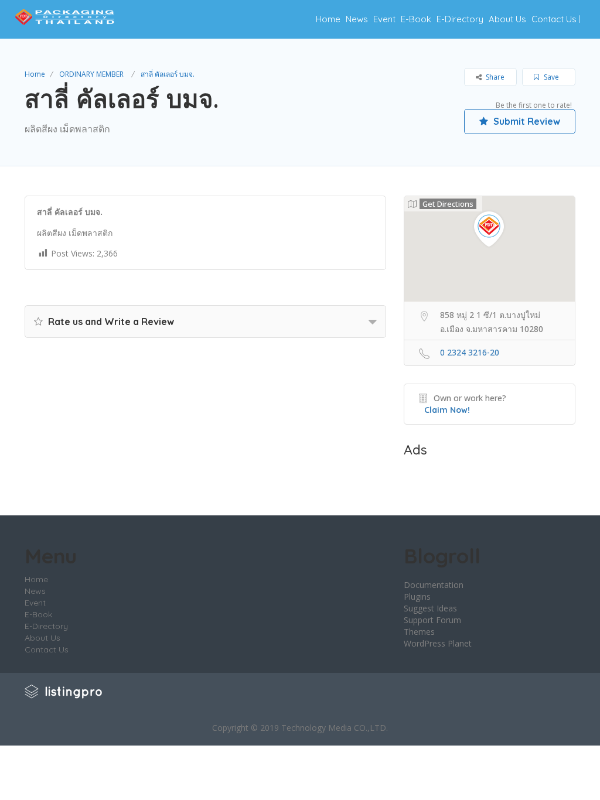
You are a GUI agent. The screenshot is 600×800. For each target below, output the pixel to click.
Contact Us (554, 19)
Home (328, 19)
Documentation (433, 584)
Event (384, 19)
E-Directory (460, 19)
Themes (419, 631)
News (357, 19)
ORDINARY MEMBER (91, 74)
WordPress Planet (438, 643)
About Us (507, 19)
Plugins (417, 596)
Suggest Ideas (430, 608)
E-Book (416, 19)
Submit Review (525, 121)
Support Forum (432, 619)
